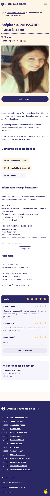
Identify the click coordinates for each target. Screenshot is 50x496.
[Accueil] (2, 12)
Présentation (24, 99)
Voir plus (24, 249)
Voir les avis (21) (25, 350)
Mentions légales (8, 478)
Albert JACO (15, 447)
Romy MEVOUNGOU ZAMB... (20, 458)
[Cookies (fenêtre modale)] (46, 492)
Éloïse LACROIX (16, 436)
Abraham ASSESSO (17, 455)
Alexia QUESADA (16, 451)
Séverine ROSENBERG (18, 466)
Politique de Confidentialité (12, 482)
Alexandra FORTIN (17, 440)
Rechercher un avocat (16, 12)
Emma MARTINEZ (16, 421)
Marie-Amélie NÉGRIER (19, 418)
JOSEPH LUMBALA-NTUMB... (21, 470)
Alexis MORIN (15, 429)
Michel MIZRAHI (16, 444)
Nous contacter (7, 492)
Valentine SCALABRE (18, 462)
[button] (26, 161)
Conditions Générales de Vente (13, 487)
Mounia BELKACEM (17, 425)
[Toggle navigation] (46, 4)
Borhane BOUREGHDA (18, 432)
